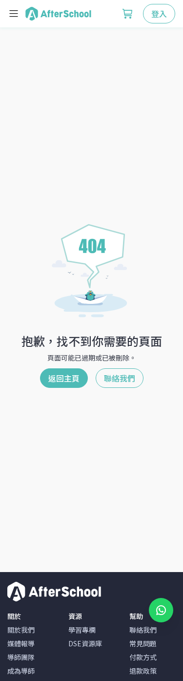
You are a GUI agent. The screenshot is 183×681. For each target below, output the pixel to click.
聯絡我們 (119, 378)
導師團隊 (21, 657)
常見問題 (143, 643)
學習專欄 (82, 630)
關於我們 (21, 630)
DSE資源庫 (85, 643)
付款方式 (143, 657)
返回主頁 (64, 378)
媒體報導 (21, 643)
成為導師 (21, 671)
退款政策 (143, 671)
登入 (159, 14)
